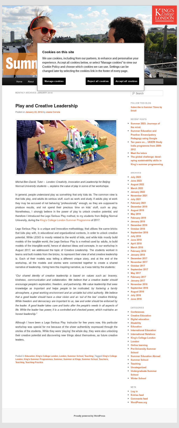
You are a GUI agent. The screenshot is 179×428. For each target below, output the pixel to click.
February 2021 (138, 202)
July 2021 (136, 199)
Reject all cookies (98, 81)
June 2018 (136, 239)
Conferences (137, 311)
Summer (58, 359)
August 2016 (137, 291)
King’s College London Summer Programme (65, 220)
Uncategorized (138, 367)
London (62, 356)
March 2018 (137, 247)
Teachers (103, 359)
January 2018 (138, 254)
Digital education (140, 319)
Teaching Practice (34, 362)
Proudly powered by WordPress (89, 415)
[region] (90, 67)
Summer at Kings (72, 359)
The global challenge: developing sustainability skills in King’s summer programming (147, 160)
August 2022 (137, 184)
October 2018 (138, 228)
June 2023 (136, 180)
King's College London (47, 356)
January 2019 (138, 221)
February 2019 (138, 217)
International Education (143, 330)
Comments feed (139, 398)
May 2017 (136, 273)
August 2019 (137, 210)
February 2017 (138, 276)
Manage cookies (54, 81)
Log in (134, 391)
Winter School (138, 378)
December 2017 (139, 258)
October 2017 (138, 265)
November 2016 (139, 284)
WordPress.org (139, 402)
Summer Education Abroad (145, 356)
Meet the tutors (139, 153)
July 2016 (136, 295)
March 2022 (137, 188)
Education (30, 356)
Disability (136, 322)
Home (19, 81)
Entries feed (137, 395)
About (31, 81)
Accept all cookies (126, 81)
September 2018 (139, 232)
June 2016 (136, 298)
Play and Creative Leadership (46, 105)
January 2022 (138, 191)
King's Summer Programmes (38, 359)
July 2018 (136, 236)
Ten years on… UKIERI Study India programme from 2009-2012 (146, 145)
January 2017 (138, 280)
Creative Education (141, 315)
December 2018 (139, 225)
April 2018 (136, 243)
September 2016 (139, 287)
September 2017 (139, 269)
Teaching (88, 356)
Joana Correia (53, 112)
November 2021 (139, 195)
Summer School (75, 356)
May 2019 (136, 213)
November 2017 (139, 262)
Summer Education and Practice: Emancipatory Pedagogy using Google (144, 134)
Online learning (139, 345)
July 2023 (136, 177)
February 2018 (138, 251)
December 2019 (139, 206)
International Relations (143, 334)
